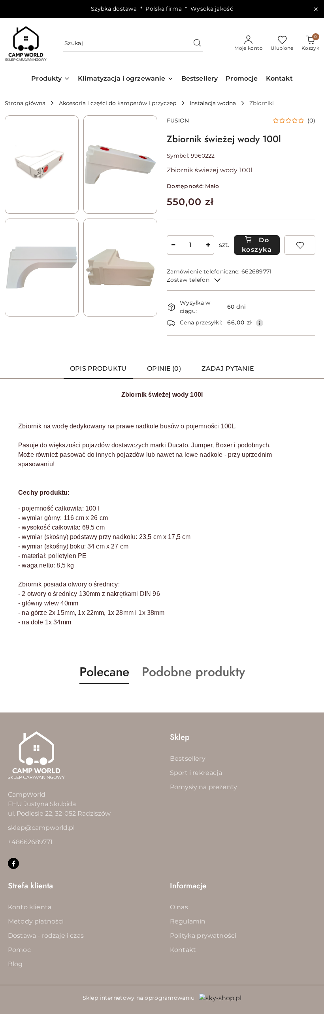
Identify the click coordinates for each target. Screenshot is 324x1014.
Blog (15, 964)
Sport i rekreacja (196, 773)
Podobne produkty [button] (193, 672)
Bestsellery (187, 758)
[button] (50, 79)
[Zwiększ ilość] (208, 245)
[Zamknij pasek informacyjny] (315, 9)
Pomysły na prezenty (203, 787)
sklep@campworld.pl (41, 827)
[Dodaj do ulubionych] (299, 245)
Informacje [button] (188, 885)
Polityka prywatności (203, 935)
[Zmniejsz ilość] (173, 245)
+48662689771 (30, 842)
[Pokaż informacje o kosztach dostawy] (259, 323)
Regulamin (187, 921)
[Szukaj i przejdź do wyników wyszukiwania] (197, 43)
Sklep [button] (180, 737)
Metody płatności (36, 921)
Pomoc (19, 950)
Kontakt (183, 950)
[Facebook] (13, 863)
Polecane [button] (104, 672)
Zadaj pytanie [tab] (228, 368)
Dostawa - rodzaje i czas (46, 935)
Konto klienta (29, 907)
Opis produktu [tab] (98, 368)
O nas (179, 907)
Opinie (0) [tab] (164, 368)
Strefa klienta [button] (30, 885)
